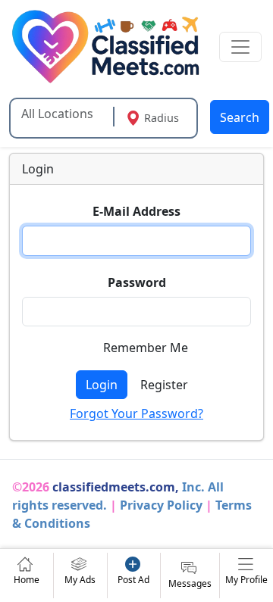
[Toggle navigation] (240, 47)
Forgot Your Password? (136, 413)
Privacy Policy (161, 505)
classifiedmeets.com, (115, 487)
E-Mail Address (136, 211)
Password (137, 282)
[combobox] (63, 113)
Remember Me (145, 347)
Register (164, 384)
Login (102, 384)
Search (239, 117)
